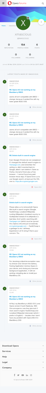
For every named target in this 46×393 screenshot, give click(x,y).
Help (4, 356)
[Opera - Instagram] (31, 375)
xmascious (14, 81)
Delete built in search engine (20, 202)
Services (6, 351)
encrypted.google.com (17, 226)
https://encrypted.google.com (26, 181)
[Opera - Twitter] (18, 375)
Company (7, 367)
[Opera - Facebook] (14, 375)
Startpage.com (15, 165)
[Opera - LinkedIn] (27, 375)
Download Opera (10, 346)
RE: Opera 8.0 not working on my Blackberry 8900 (22, 91)
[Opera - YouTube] (22, 375)
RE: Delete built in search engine (22, 155)
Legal (5, 362)
